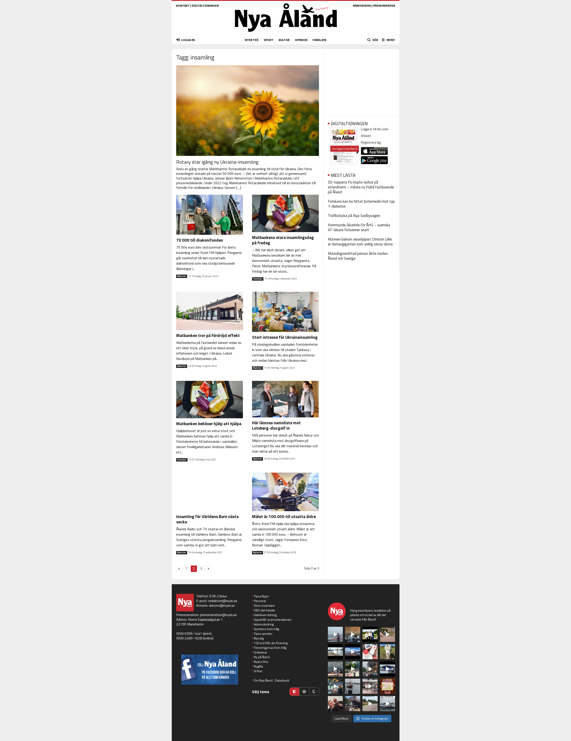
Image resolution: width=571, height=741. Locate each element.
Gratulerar (260, 652)
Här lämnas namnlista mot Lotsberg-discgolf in (276, 425)
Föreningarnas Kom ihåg (270, 647)
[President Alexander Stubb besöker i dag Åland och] (387, 634)
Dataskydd (282, 680)
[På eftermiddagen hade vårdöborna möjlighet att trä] (370, 634)
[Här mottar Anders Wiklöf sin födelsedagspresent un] (335, 686)
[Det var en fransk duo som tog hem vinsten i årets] (335, 651)
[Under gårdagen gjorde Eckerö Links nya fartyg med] (352, 651)
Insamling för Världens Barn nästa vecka (207, 519)
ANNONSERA (362, 5)
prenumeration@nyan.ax (218, 614)
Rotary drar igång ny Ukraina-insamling (217, 162)
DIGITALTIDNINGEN (205, 5)
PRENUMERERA (384, 5)
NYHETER (252, 39)
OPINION (301, 39)
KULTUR (284, 39)
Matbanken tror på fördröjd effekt (208, 335)
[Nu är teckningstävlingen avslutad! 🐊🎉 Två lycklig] (387, 686)
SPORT (268, 39)
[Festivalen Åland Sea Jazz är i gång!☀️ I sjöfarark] (352, 634)
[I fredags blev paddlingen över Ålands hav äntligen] (335, 634)
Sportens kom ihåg (266, 629)
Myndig (259, 638)
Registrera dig (371, 142)
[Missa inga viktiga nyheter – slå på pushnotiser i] (370, 651)
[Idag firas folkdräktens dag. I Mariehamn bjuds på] (335, 669)
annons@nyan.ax (222, 605)
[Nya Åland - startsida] (286, 33)
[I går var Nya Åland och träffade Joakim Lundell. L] (335, 703)
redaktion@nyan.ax (222, 600)
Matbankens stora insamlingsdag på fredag (283, 240)
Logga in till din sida (374, 129)
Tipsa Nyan (261, 596)
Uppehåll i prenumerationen (273, 619)
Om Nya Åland (263, 680)
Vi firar (258, 671)
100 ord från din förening (271, 643)
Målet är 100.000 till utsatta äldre (284, 516)
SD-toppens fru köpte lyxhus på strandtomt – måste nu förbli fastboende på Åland (361, 187)
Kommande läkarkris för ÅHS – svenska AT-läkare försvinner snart (359, 227)
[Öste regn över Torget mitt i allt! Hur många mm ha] (370, 686)
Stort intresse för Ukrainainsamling (285, 337)
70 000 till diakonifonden (199, 240)
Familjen (257, 278)
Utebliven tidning (265, 614)
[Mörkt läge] (314, 692)
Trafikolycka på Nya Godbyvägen (354, 215)
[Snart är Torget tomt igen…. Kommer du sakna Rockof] (352, 669)
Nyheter (181, 276)
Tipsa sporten (263, 633)
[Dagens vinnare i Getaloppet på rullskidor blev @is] (370, 703)
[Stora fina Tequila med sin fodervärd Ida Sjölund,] (387, 651)
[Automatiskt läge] (294, 692)
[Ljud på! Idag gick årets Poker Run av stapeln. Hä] (387, 703)
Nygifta (258, 666)
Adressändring (264, 624)
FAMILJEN (319, 39)
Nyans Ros (261, 661)
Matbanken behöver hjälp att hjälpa (208, 423)
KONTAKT (183, 5)
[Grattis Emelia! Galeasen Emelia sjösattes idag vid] (352, 686)
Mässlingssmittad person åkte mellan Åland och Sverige (358, 256)
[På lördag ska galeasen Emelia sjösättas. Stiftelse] (352, 703)
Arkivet (366, 135)
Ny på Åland (262, 657)
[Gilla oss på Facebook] (209, 670)
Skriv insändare (264, 605)
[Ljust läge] (304, 692)
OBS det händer (264, 610)
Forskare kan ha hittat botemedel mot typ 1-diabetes (361, 203)
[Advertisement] (361, 81)
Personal (260, 600)
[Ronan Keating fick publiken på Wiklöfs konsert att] (370, 669)
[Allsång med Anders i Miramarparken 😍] (387, 669)
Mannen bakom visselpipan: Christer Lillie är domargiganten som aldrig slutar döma (360, 241)
